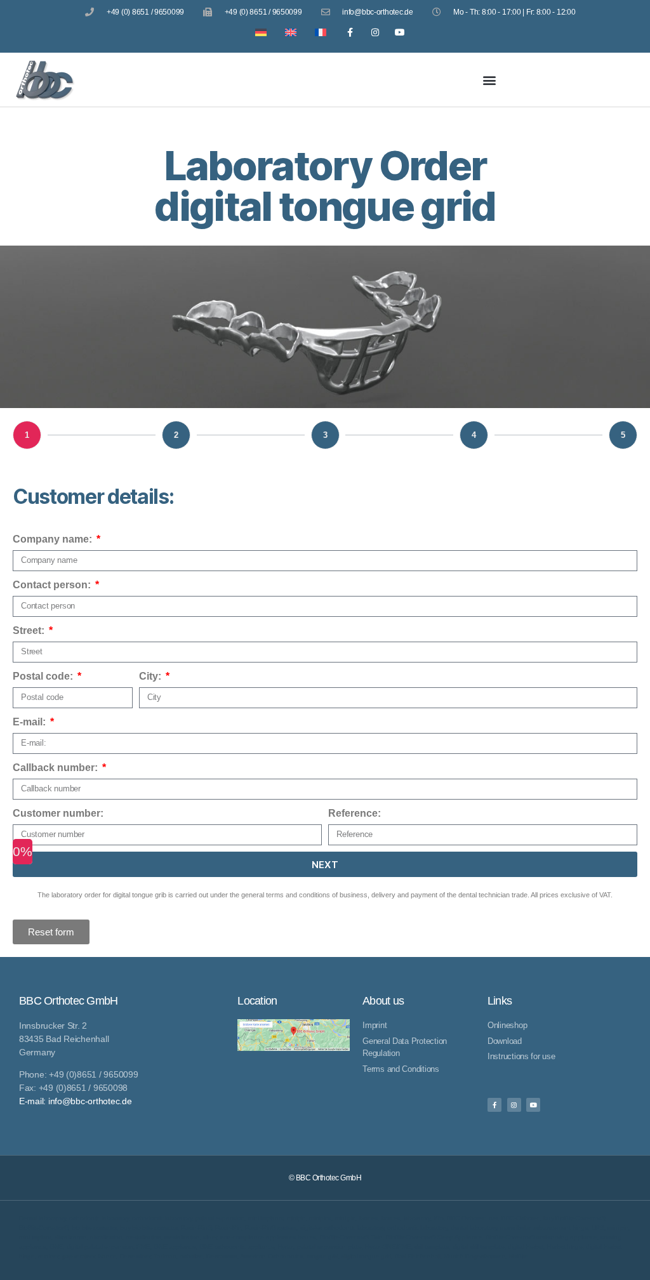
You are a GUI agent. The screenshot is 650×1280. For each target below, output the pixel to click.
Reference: (354, 813)
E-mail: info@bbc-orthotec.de (75, 1101)
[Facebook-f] (350, 32)
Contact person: (53, 584)
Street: (30, 630)
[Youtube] (399, 32)
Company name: (54, 539)
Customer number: (58, 813)
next (325, 865)
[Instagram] (374, 32)
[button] (489, 79)
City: (151, 676)
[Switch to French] (318, 32)
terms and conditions (298, 895)
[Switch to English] (288, 32)
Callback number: (56, 767)
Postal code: (44, 676)
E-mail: (30, 721)
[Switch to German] (258, 32)
